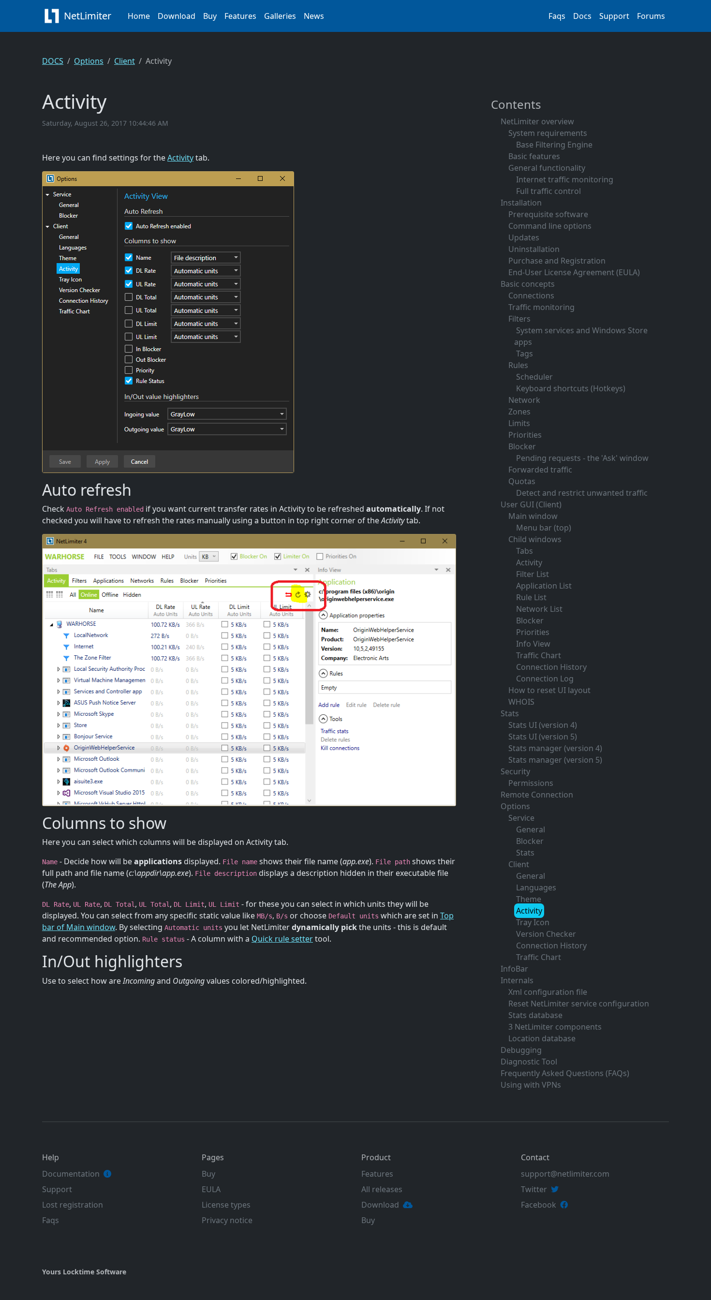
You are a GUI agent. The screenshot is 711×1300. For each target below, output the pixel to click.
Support (614, 16)
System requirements (547, 133)
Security (515, 771)
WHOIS (521, 701)
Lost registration (72, 1204)
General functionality (546, 167)
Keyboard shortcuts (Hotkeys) (570, 388)
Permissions (530, 783)
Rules (518, 365)
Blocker (522, 446)
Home (139, 16)
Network (524, 400)
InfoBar (514, 968)
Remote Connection (537, 794)
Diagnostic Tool (529, 1061)
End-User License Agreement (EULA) (574, 272)
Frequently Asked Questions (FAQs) (565, 1073)
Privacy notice (227, 1220)
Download (176, 16)
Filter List (532, 574)
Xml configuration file (547, 992)
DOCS (52, 61)
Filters (519, 318)
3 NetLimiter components (555, 1026)
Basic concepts (528, 284)
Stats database (535, 1015)
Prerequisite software (548, 214)
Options (89, 61)
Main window (533, 516)
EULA (211, 1189)
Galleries (280, 16)
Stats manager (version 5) (555, 759)
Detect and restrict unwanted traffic (582, 493)
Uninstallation (534, 249)
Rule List (531, 597)
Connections (531, 295)
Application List (544, 585)
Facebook (538, 1204)
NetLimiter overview (537, 121)
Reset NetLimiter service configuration (578, 1003)
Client (124, 61)
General (530, 829)
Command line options (550, 226)
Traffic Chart (538, 655)
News (314, 16)
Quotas (521, 481)
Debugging (521, 1050)
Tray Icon (532, 922)
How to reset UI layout (549, 690)
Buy (210, 16)
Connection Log (545, 678)
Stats (510, 713)
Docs (582, 16)
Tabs (524, 551)
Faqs (556, 16)
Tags (524, 353)
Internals (517, 980)
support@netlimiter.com (565, 1173)
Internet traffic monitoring (564, 179)
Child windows (535, 539)
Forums (651, 16)
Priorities (525, 434)
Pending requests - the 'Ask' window (582, 458)
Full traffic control (548, 191)
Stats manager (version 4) (555, 748)
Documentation (71, 1173)
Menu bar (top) (543, 527)
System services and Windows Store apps (581, 336)
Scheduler (534, 376)
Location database (542, 1038)
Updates (523, 237)
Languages (536, 887)
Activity (180, 157)
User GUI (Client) (531, 504)
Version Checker (546, 934)
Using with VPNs (531, 1084)
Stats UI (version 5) (542, 736)
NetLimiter (88, 15)
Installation (521, 202)
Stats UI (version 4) (542, 725)
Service (521, 817)
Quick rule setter (282, 938)
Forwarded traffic (540, 469)
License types (226, 1204)
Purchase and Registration (557, 260)
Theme (528, 899)
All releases (381, 1189)
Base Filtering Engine (554, 144)
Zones (519, 411)
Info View (533, 643)
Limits (519, 423)
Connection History (551, 667)
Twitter (534, 1189)
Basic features (534, 156)
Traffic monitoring (541, 307)
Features (240, 16)
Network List (539, 609)
